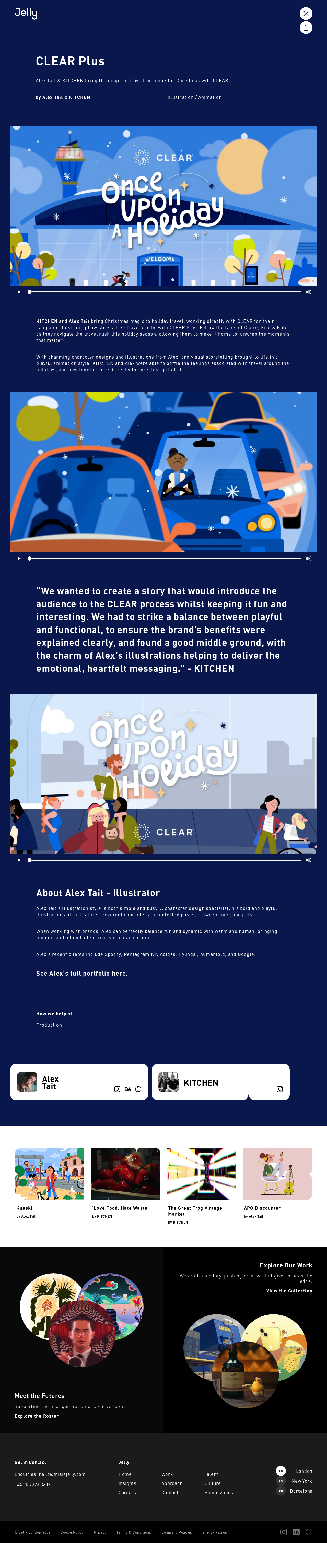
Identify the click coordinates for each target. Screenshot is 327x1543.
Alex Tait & (55, 97)
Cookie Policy (72, 1532)
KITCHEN (79, 97)
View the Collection (180, 1249)
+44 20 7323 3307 (33, 1484)
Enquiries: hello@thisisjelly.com (50, 1474)
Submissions (219, 1492)
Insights (127, 1483)
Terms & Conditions (133, 1532)
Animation (210, 97)
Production (49, 1025)
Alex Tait (28, 1216)
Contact (169, 1492)
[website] (138, 1089)
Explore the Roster (17, 1249)
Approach (171, 1483)
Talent (211, 1474)
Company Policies (176, 1532)
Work (167, 1474)
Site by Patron (214, 1532)
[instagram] (117, 1089)
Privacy (100, 1532)
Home (125, 1474)
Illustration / (182, 97)
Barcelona (295, 1491)
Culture (213, 1483)
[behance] (128, 1089)
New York (295, 1481)
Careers (127, 1492)
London (295, 1471)
